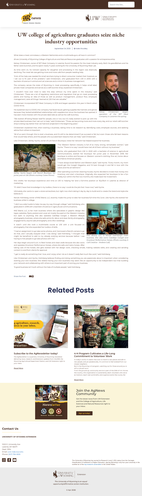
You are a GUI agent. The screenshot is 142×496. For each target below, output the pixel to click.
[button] (30, 276)
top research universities (92, 464)
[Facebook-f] (9, 460)
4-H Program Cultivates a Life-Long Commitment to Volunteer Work (94, 355)
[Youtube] (14, 460)
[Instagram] (4, 460)
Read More (18, 368)
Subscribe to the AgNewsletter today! (36, 353)
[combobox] (121, 4)
